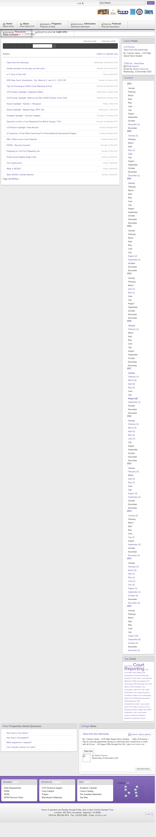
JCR (146, 684)
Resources (20, 32)
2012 (129, 606)
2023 (129, 84)
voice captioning (139, 692)
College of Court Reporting (141, 695)
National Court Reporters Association (137, 698)
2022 (129, 131)
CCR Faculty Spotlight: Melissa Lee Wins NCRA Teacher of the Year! (37, 98)
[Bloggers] (20, 46)
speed (126, 707)
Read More (139, 63)
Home (9, 23)
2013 (129, 558)
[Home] (6, 46)
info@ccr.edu (101, 815)
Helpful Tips (142, 710)
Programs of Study (47, 27)
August (132, 256)
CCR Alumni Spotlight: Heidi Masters (23, 127)
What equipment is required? (18, 742)
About (26, 23)
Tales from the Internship (17, 62)
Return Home (8, 26)
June (131, 439)
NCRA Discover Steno (13, 797)
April (131, 289)
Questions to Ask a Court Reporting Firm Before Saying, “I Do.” (34, 121)
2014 (129, 511)
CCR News (128, 695)
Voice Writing (137, 672)
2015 (129, 463)
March (132, 380)
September (134, 260)
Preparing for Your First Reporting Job (23, 151)
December (134, 175)
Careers (143, 718)
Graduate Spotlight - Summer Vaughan (23, 116)
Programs (56, 23)
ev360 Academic (135, 687)
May (131, 150)
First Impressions (14, 163)
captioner (127, 715)
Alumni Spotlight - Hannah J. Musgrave (24, 104)
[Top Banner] (126, 14)
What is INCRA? (14, 169)
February (133, 329)
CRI (143, 689)
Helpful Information (10, 35)
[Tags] (13, 46)
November (134, 124)
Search (55, 46)
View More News (143, 769)
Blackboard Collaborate (52, 797)
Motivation (142, 715)
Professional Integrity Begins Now (21, 157)
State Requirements (12, 788)
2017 (129, 368)
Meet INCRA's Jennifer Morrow (20, 174)
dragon (135, 707)
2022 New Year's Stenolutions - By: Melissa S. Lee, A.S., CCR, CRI (36, 80)
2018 (129, 321)
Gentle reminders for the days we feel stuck (26, 68)
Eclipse (45, 794)
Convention (128, 666)
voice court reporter (140, 712)
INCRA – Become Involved (18, 145)
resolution (127, 678)
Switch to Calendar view (107, 54)
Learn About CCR (27, 26)
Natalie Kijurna (139, 69)
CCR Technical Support (52, 788)
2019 (129, 273)
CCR (146, 669)
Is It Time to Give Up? (16, 74)
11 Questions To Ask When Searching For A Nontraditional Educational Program (41, 133)
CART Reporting (138, 684)
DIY (148, 681)
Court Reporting (134, 666)
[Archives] (27, 46)
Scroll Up (149, 814)
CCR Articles (129, 47)
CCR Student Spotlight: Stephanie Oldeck (25, 92)
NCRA (149, 710)
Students (135, 715)
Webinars (127, 681)
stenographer (141, 681)
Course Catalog (86, 791)
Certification (128, 712)
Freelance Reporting (141, 675)
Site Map (84, 797)
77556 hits (128, 63)
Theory (134, 678)
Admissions (90, 23)
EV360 (134, 681)
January (133, 136)
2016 (129, 416)
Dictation (135, 710)
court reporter (145, 704)
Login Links (61, 32)
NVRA (6, 791)
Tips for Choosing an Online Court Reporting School (29, 86)
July (131, 537)
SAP (138, 701)
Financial (116, 23)
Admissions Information (80, 27)
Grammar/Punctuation (132, 704)
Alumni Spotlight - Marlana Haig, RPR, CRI (25, 110)
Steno (148, 692)
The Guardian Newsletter (90, 794)
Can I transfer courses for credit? (20, 747)
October (133, 595)
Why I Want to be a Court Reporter (22, 139)
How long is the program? (17, 738)
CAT (130, 707)
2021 (129, 178)
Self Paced (137, 689)
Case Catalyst (48, 791)
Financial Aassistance (110, 27)
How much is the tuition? (17, 733)
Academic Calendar (88, 788)
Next (17, 179)
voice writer (128, 672)
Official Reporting (130, 701)
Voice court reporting (144, 678)
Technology (128, 684)
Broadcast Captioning (132, 718)
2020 (129, 226)
